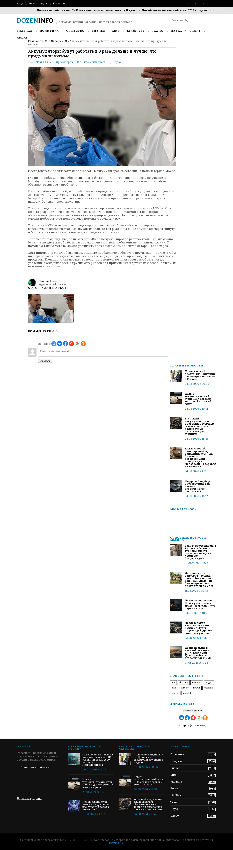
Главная (33, 41)
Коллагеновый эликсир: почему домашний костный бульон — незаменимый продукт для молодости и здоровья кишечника (200, 457)
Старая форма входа (193, 725)
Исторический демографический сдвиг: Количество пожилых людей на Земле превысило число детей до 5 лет (199, 579)
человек (196, 682)
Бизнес (175, 768)
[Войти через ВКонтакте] (59, 343)
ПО (173, 682)
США (174, 687)
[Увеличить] (51, 308)
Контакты (59, 3)
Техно (174, 802)
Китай (175, 693)
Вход (20, 3)
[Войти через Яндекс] (71, 343)
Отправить (45, 361)
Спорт (174, 815)
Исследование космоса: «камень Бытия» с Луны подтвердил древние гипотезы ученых (199, 628)
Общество (177, 761)
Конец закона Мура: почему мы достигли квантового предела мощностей (96, 805)
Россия (175, 788)
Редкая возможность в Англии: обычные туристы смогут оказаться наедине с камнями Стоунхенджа (200, 552)
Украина (208, 687)
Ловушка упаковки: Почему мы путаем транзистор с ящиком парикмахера (200, 604)
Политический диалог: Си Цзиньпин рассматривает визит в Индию (74, 10)
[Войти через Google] (77, 343)
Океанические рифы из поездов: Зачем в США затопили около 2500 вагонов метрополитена (97, 759)
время (196, 687)
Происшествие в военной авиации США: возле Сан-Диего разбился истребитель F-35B (198, 652)
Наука (117, 62)
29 (65, 41)
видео (209, 682)
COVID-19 (187, 693)
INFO (35, 20)
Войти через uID (193, 710)
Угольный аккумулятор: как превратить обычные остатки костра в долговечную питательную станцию (200, 426)
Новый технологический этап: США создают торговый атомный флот (181, 10)
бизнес (184, 687)
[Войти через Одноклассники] (83, 343)
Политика (177, 754)
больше (183, 682)
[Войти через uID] (53, 343)
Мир (173, 774)
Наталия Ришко (48, 280)
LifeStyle (176, 795)
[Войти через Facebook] (65, 343)
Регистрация (38, 3)
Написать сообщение (36, 767)
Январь (56, 41)
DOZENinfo (116, 843)
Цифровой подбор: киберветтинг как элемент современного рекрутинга (198, 486)
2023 (45, 41)
